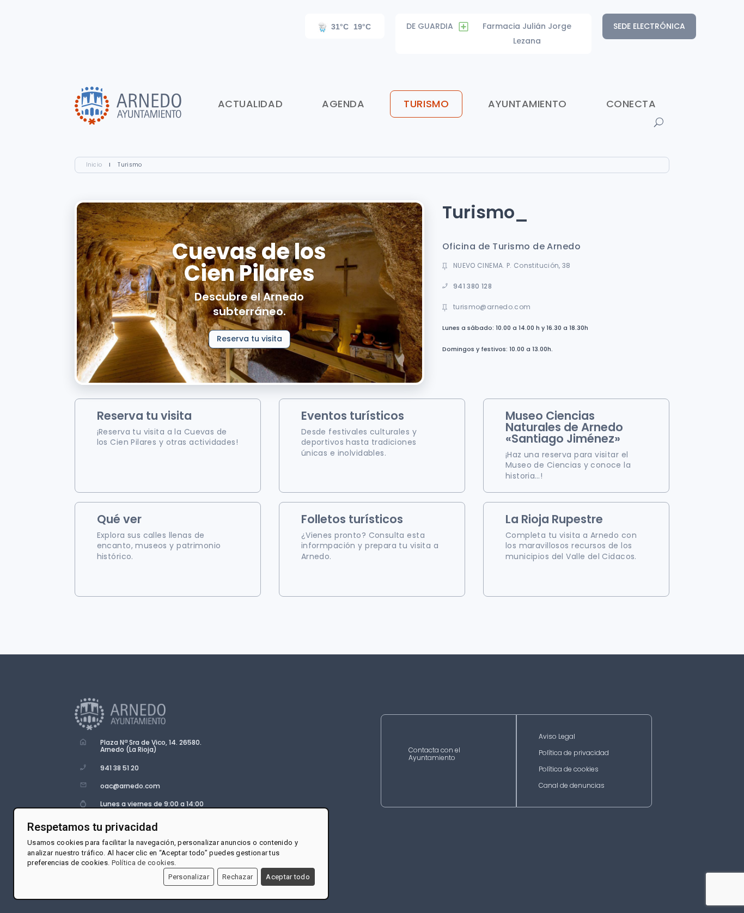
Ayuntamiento (527, 104)
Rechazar (237, 877)
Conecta (631, 104)
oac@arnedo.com (130, 786)
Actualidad (250, 104)
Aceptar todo (288, 877)
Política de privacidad (574, 753)
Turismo (426, 104)
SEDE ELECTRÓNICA (649, 26)
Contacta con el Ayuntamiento (434, 754)
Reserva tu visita (249, 338)
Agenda (343, 104)
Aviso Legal (557, 737)
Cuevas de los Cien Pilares (249, 262)
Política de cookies (569, 769)
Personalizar (188, 877)
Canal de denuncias (572, 786)
